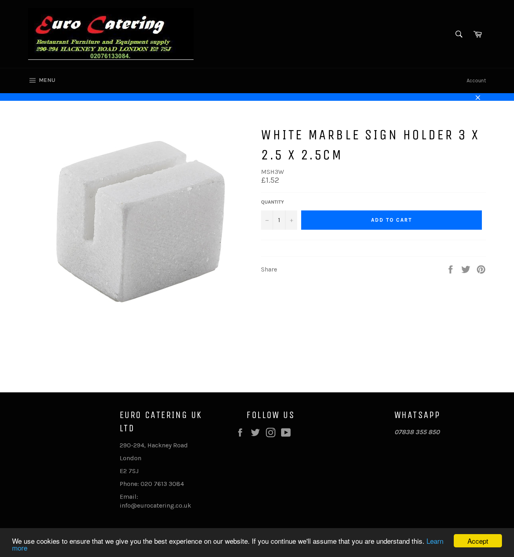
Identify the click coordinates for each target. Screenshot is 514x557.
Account (476, 81)
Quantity (272, 202)
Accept (477, 541)
